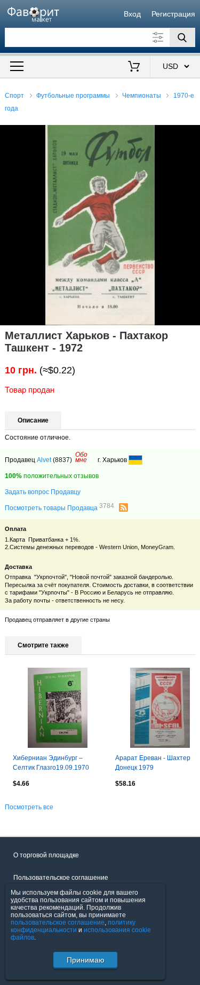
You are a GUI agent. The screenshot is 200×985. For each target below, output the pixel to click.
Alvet (44, 460)
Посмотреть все (29, 807)
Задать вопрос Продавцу (43, 492)
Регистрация (173, 14)
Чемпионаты (141, 95)
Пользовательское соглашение (60, 877)
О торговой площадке (46, 855)
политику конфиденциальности (73, 926)
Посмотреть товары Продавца (59, 507)
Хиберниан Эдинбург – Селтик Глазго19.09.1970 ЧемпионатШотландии (51, 763)
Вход (132, 14)
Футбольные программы (73, 95)
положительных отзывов (52, 476)
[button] (190, 134)
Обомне (81, 457)
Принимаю (86, 960)
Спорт (14, 95)
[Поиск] (182, 37)
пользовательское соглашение (58, 922)
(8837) (62, 460)
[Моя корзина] (133, 67)
